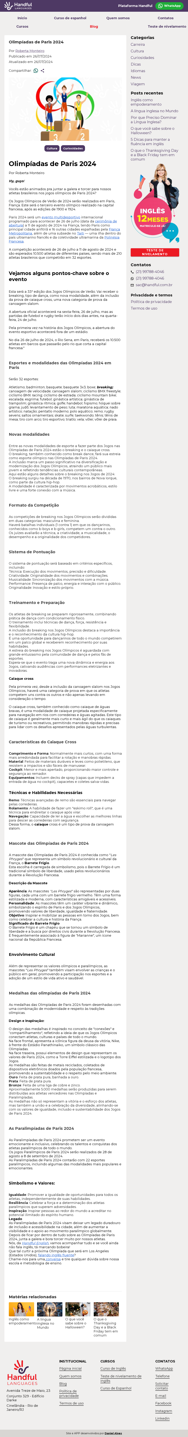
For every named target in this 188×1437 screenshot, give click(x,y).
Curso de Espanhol (115, 1388)
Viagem (138, 84)
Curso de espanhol (70, 18)
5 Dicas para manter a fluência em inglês (150, 141)
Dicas (136, 64)
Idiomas (138, 71)
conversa (53, 1259)
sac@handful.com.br (154, 285)
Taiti (80, 233)
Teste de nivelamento (166, 27)
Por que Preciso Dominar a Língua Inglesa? (154, 119)
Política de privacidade (151, 302)
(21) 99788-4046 (150, 271)
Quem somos (118, 18)
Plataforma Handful (135, 6)
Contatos (165, 18)
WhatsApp (164, 1369)
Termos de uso (144, 308)
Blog (94, 27)
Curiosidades (73, 148)
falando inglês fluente (56, 1255)
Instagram (163, 1411)
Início (22, 18)
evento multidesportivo (61, 217)
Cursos (22, 27)
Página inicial (70, 1369)
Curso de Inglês (113, 1369)
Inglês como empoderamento (146, 102)
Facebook (163, 1403)
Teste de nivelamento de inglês (121, 1378)
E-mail (160, 1396)
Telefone (162, 1376)
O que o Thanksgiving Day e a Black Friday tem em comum (154, 154)
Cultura (52, 148)
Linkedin (162, 1418)
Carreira (138, 44)
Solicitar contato (162, 1386)
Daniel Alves (113, 1433)
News (136, 77)
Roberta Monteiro (29, 51)
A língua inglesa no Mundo (154, 111)
